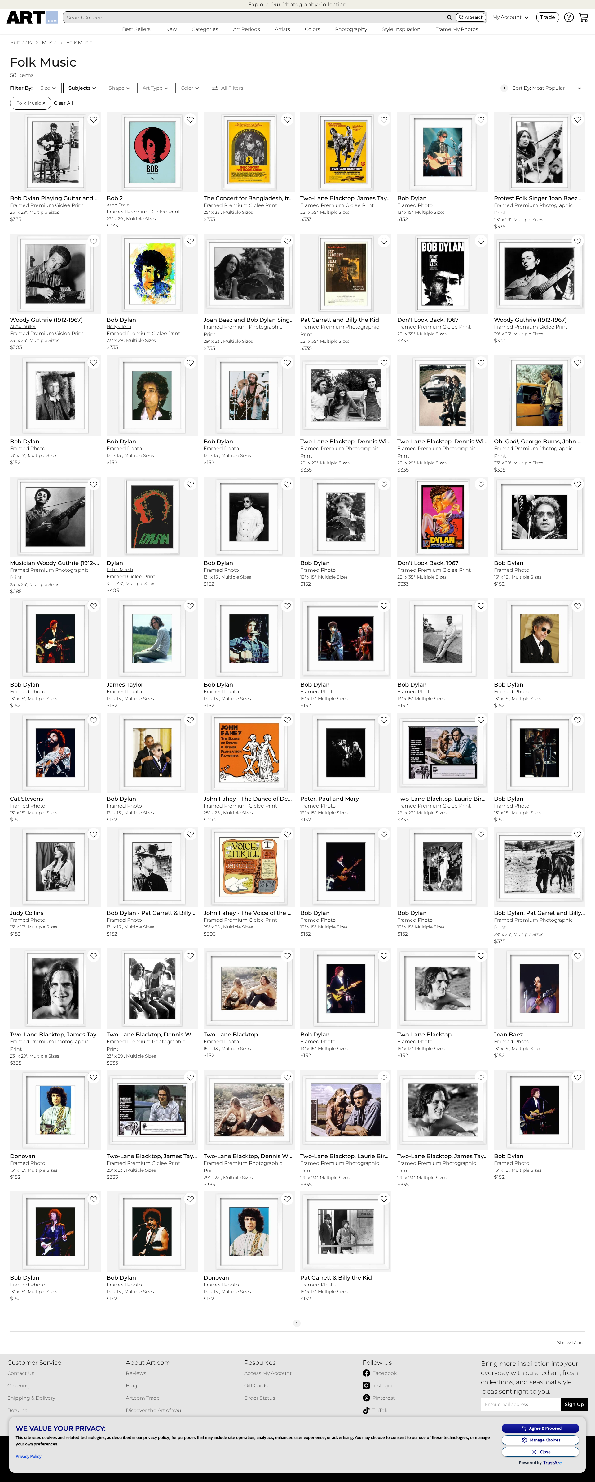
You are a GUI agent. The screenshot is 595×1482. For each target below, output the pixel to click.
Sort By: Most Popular (539, 88)
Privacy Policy (29, 1456)
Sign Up (574, 1404)
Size (45, 88)
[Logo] (32, 17)
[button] (297, 4)
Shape (117, 88)
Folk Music (79, 42)
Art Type (153, 88)
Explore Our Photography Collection (297, 4)
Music (49, 42)
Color (187, 88)
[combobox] (253, 18)
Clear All (63, 103)
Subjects (21, 42)
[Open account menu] (526, 17)
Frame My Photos (456, 29)
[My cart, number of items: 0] (584, 17)
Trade (547, 17)
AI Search (474, 17)
